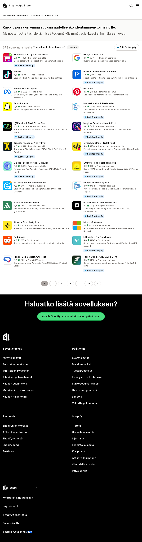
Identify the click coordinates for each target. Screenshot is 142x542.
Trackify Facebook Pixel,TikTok (30, 143)
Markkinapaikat (81, 364)
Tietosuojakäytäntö (15, 514)
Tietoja (76, 425)
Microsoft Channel (92, 222)
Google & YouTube (93, 54)
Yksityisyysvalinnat (15, 531)
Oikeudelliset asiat (83, 464)
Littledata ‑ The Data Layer (97, 237)
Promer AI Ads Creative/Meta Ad (100, 202)
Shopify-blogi (11, 445)
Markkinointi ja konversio (18, 390)
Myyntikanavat (12, 357)
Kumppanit (78, 451)
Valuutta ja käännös (84, 403)
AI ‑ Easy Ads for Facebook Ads (30, 182)
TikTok (17, 71)
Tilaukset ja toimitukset (17, 377)
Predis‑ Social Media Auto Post (30, 257)
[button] (36, 60)
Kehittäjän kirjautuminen (18, 497)
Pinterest (88, 88)
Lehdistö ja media (83, 445)
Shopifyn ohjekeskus (15, 425)
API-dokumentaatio (15, 432)
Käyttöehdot (10, 506)
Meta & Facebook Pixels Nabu (98, 103)
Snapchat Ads (21, 103)
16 (88, 283)
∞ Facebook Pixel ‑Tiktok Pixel (99, 143)
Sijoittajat (78, 438)
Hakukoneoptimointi (84, 390)
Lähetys (77, 396)
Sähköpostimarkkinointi (86, 383)
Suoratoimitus (80, 357)
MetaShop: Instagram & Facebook (31, 54)
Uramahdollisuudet (84, 432)
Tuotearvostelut (82, 370)
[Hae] (131, 5)
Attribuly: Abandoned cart (27, 202)
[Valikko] (137, 5)
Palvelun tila (79, 470)
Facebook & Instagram (25, 88)
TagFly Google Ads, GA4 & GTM (100, 257)
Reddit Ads (19, 237)
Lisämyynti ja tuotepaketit (88, 377)
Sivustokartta (11, 523)
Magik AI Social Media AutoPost (99, 123)
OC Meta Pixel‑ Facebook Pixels (99, 162)
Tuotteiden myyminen (16, 370)
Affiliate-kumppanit (84, 458)
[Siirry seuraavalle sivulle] (97, 283)
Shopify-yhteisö (13, 438)
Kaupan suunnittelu (15, 383)
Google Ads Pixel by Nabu (96, 182)
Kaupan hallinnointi (15, 396)
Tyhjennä (72, 47)
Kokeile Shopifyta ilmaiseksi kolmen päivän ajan (71, 316)
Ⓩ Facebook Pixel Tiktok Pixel (30, 123)
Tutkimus (8, 451)
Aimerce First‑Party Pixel (26, 222)
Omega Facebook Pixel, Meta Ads (31, 162)
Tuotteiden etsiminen (16, 364)
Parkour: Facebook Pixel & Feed (99, 71)
